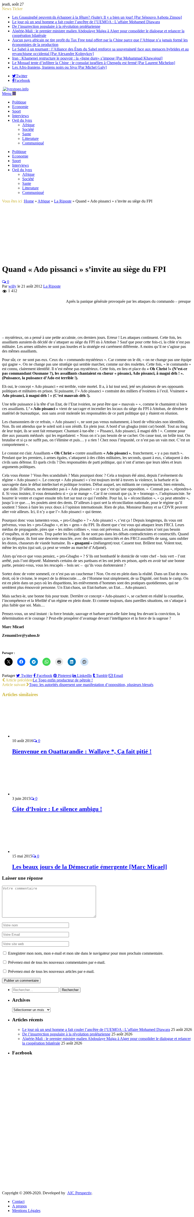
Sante (26, 134)
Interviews (20, 116)
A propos (19, 1206)
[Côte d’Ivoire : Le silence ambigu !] (39, 794)
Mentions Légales (26, 1210)
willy (12, 286)
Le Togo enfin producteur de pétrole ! (63, 680)
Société (28, 129)
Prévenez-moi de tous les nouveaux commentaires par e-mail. (56, 962)
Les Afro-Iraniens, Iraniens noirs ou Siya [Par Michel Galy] (59, 67)
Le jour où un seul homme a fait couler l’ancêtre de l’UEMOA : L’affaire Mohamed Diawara (86, 22)
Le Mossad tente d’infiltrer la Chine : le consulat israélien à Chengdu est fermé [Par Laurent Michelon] (93, 63)
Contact (18, 1201)
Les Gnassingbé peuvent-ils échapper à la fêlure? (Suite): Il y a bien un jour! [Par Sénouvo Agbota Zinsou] (97, 17)
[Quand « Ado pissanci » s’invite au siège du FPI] (39, 257)
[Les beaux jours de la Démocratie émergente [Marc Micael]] (39, 851)
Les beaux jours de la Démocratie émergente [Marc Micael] (89, 867)
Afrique (28, 125)
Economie (20, 107)
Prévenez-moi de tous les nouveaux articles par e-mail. (51, 971)
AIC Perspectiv (79, 1193)
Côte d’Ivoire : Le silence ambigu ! (57, 809)
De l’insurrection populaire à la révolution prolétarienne (56, 26)
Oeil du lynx (22, 120)
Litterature (30, 138)
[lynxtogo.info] (15, 89)
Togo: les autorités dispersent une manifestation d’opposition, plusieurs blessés (91, 684)
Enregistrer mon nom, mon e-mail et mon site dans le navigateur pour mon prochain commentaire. (85, 953)
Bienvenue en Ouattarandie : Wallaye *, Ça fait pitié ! (82, 751)
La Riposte (52, 286)
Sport (16, 111)
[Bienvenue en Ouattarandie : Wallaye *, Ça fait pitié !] (39, 736)
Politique (19, 102)
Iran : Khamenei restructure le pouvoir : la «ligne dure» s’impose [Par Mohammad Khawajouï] (87, 58)
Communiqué (33, 143)
